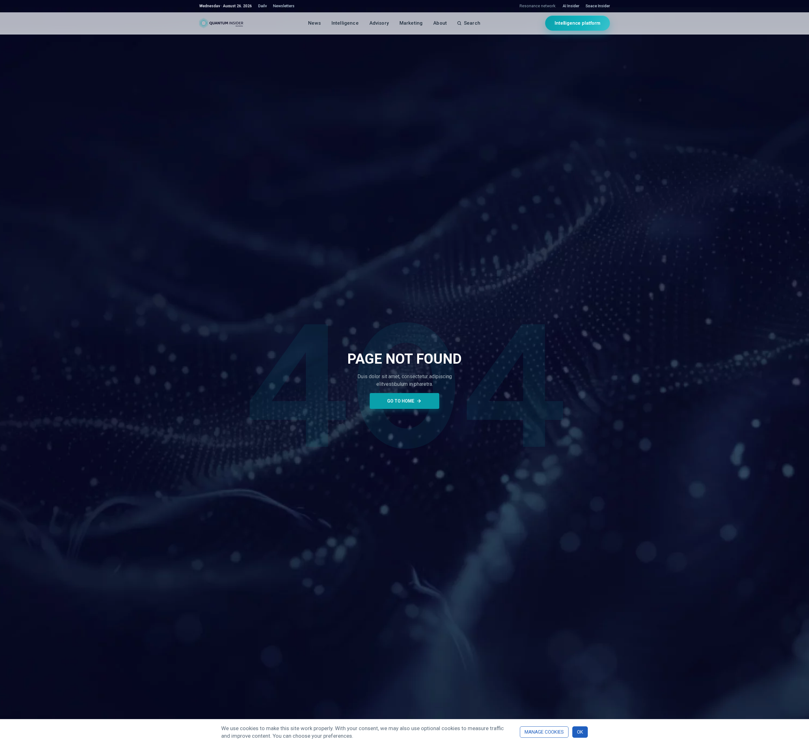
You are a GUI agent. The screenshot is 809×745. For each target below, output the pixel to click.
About (440, 23)
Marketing (411, 23)
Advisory (379, 23)
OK (580, 732)
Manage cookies (544, 732)
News (314, 23)
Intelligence (345, 23)
